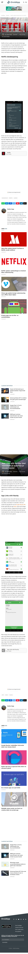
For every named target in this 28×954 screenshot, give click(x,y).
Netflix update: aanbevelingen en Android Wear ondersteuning (13, 271)
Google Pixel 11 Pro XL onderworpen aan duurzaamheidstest (16, 407)
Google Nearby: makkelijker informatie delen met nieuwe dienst (12, 746)
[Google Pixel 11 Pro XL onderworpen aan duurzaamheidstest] (5, 407)
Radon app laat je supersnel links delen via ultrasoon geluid (13, 767)
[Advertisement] (14, 88)
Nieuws (7, 15)
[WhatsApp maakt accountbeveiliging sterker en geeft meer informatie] (5, 864)
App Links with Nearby (13, 649)
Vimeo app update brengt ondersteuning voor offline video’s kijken (13, 293)
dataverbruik (5, 197)
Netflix (9, 152)
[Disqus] (14, 341)
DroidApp (3, 15)
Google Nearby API (20, 504)
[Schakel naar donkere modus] (24, 2)
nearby (11, 694)
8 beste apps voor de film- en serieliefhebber (9, 316)
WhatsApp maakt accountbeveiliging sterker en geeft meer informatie (18, 864)
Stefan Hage (9, 34)
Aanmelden (4, 942)
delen (6, 694)
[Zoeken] (26, 2)
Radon (15, 506)
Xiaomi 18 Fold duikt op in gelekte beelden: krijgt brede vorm (17, 390)
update (15, 197)
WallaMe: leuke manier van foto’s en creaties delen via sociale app (11, 809)
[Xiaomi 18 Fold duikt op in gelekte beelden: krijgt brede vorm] (5, 390)
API (3, 694)
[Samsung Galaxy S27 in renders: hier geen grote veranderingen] (5, 399)
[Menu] (2, 2)
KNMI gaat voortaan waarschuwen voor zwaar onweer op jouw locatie (16, 416)
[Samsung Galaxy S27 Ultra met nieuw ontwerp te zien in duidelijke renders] (5, 873)
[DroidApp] (14, 2)
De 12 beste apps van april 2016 (10, 787)
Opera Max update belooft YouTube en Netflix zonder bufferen (12, 249)
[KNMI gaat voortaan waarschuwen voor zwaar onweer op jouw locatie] (5, 416)
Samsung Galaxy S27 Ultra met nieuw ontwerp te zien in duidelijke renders (18, 873)
